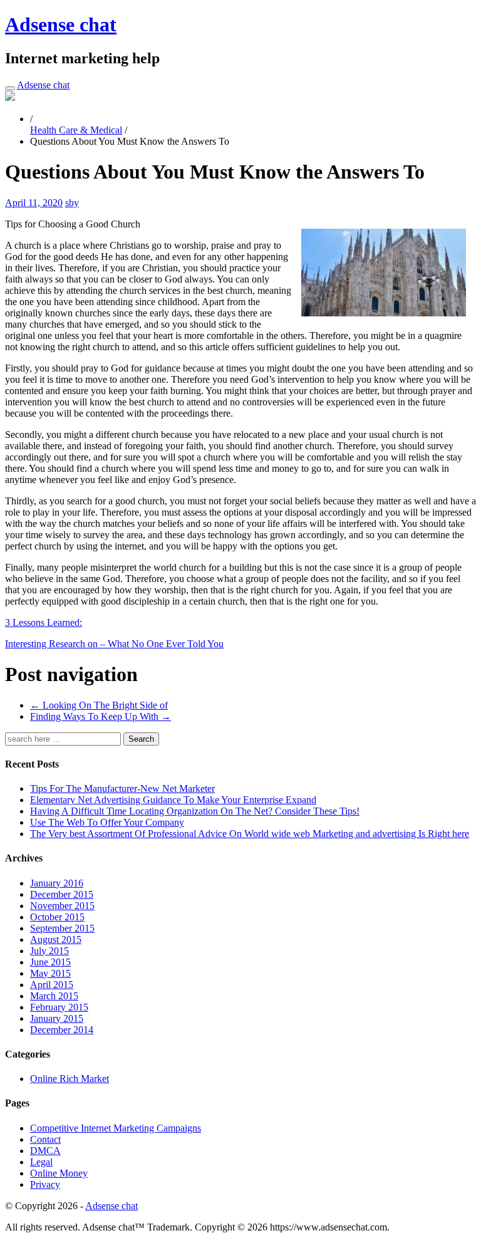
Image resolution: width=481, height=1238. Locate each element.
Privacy (45, 1184)
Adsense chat (60, 24)
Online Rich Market (69, 1078)
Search (141, 739)
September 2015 (62, 928)
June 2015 (50, 962)
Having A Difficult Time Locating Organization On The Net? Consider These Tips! (194, 811)
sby (72, 202)
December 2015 (61, 894)
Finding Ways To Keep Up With (100, 716)
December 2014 (61, 1029)
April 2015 (51, 984)
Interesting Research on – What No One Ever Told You (114, 643)
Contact (45, 1139)
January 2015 (56, 1018)
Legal (41, 1162)
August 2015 (55, 939)
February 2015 (59, 1007)
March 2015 (54, 996)
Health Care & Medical (76, 130)
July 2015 (49, 950)
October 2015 (57, 917)
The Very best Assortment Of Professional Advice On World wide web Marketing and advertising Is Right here (249, 833)
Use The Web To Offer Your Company (107, 822)
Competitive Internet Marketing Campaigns (115, 1128)
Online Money (59, 1173)
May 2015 (50, 973)
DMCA (45, 1150)
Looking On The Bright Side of (99, 705)
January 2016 (56, 883)
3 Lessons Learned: (43, 622)
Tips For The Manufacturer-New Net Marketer (122, 788)
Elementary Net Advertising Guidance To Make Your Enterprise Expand (173, 799)
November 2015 (62, 905)
